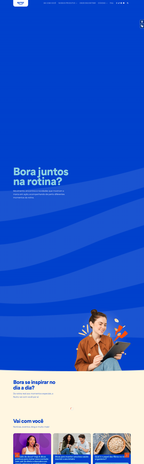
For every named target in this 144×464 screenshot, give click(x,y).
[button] (127, 3)
